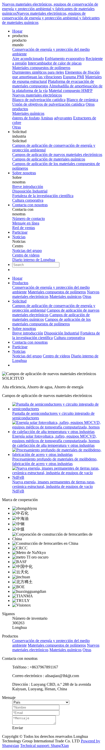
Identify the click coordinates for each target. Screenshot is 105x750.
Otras (16, 127)
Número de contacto (28, 218)
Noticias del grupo (27, 250)
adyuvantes (63, 118)
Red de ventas (23, 228)
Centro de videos (26, 255)
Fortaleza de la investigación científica (42, 196)
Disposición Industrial (29, 191)
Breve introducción (27, 186)
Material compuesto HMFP (71, 90)
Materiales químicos (28, 113)
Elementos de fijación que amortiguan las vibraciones (56, 74)
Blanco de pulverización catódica (38, 100)
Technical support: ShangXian (44, 745)
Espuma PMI (73, 77)
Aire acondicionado (28, 58)
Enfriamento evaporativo (65, 58)
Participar (20, 232)
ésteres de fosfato (26, 118)
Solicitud (19, 301)
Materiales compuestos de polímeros (41, 68)
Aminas (47, 118)
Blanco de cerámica (82, 100)
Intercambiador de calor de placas (55, 63)
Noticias (18, 237)
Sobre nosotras (24, 173)
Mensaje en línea (25, 223)
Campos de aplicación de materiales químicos (48, 159)
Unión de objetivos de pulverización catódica (48, 104)
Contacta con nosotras (30, 205)
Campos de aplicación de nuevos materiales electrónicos (57, 154)
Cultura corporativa (27, 200)
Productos (20, 283)
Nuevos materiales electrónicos (37, 95)
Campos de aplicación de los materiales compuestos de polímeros (51, 321)
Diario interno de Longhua (33, 260)
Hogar (17, 31)
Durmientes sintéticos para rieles (38, 72)
